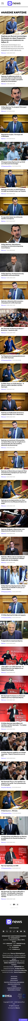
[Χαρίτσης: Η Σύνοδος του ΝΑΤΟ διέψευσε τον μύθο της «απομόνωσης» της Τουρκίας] (14, 178)
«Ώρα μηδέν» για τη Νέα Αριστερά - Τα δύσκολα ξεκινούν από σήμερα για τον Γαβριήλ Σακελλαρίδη (12, 668)
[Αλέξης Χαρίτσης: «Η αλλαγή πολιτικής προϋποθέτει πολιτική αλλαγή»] (14, 263)
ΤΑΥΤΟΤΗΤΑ (14, 976)
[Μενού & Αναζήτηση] (2, 3)
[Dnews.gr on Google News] (17, 931)
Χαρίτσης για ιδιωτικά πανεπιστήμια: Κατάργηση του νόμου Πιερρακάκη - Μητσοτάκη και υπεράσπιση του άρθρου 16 (14, 39)
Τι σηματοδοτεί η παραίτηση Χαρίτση (11, 641)
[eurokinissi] (14, 290)
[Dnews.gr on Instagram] (10, 931)
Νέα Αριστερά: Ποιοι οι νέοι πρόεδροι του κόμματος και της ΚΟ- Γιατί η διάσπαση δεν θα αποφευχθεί (13, 783)
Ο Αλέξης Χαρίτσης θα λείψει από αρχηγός (13, 615)
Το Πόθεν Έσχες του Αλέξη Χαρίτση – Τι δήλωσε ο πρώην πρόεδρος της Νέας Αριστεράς (12, 385)
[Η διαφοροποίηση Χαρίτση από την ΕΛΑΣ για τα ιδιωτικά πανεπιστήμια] (14, 151)
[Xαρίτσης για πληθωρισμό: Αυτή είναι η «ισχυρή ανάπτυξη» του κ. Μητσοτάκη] (14, 402)
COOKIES (14, 986)
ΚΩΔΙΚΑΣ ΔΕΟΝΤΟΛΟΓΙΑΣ (14, 988)
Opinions (3, 138)
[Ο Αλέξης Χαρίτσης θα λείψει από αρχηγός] (14, 604)
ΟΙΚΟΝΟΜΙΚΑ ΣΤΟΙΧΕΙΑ (14, 990)
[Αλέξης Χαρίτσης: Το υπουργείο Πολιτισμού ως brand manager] (14, 96)
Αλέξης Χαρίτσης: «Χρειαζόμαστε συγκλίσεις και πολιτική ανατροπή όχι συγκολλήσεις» (12, 246)
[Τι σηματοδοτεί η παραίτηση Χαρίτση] (14, 630)
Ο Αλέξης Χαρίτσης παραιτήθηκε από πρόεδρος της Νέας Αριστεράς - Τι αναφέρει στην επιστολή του (14, 724)
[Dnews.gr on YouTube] (21, 931)
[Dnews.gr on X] (7, 931)
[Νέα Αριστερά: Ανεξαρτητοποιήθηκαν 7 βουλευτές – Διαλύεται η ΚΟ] (14, 317)
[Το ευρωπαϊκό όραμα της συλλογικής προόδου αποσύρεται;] (14, 206)
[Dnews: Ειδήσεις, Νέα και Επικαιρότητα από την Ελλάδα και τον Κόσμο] (14, 3)
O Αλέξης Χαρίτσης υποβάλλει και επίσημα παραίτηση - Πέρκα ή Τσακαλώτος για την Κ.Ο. (13, 754)
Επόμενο (17, 904)
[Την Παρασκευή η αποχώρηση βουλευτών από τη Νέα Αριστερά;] (14, 345)
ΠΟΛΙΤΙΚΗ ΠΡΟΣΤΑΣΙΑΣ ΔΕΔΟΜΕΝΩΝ (14, 982)
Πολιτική (3, 53)
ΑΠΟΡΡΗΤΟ (24, 1019)
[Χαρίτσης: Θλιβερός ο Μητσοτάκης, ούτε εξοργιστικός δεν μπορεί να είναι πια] (14, 518)
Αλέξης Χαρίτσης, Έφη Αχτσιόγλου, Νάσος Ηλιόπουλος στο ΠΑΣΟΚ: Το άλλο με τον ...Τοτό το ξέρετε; (13, 587)
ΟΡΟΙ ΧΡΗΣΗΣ (14, 980)
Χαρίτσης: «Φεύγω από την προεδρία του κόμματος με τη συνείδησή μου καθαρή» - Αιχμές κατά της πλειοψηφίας (13, 558)
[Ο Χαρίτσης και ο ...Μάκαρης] (14, 800)
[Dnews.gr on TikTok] (14, 931)
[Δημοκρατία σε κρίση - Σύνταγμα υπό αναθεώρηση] (14, 123)
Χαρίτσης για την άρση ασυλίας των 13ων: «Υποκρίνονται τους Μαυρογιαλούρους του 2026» (13, 501)
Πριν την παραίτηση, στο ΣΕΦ (9, 865)
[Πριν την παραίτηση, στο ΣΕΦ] (14, 855)
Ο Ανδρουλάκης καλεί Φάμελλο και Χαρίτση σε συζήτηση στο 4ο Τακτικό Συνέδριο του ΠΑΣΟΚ (14, 838)
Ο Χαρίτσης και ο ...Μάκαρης (9, 810)
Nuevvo (18, 1008)
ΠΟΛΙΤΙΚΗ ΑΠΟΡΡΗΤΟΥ (14, 984)
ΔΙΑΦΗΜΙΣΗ (14, 978)
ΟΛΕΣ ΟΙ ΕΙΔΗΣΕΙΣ (14, 928)
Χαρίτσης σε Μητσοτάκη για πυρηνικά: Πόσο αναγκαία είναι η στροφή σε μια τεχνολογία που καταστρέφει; (14, 472)
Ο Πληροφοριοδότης (6, 166)
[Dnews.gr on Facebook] (3, 931)
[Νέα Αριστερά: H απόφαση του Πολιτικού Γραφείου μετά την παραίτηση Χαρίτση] (14, 685)
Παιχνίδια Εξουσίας (6, 787)
